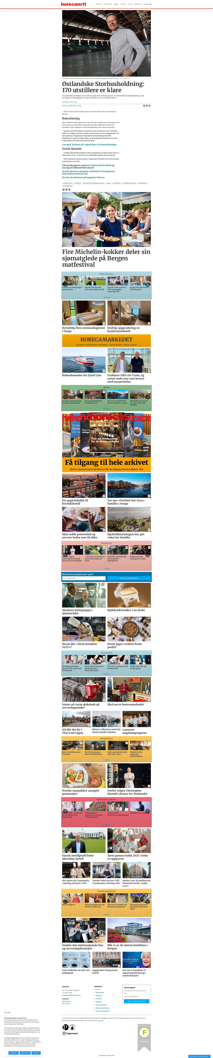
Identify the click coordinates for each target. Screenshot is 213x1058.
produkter (117, 183)
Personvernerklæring (102, 1008)
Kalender (99, 1002)
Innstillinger (13, 1053)
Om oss (130, 4)
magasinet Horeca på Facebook (96, 165)
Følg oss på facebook (102, 1011)
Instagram (67, 167)
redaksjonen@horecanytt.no (71, 995)
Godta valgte (25, 1053)
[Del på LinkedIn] (147, 106)
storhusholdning (129, 183)
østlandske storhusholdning (94, 183)
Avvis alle (36, 1053)
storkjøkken (67, 186)
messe (109, 183)
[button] (65, 284)
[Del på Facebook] (144, 106)
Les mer (100, 1020)
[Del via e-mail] (149, 106)
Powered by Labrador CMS (106, 1055)
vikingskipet (142, 183)
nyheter (78, 183)
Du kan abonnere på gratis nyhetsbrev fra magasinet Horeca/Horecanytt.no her (88, 172)
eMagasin (146, 4)
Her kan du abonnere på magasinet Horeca (83, 177)
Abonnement (108, 4)
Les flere (106, 297)
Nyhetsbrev (138, 4)
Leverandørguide (101, 1005)
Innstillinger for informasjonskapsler (199, 1056)
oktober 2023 (68, 183)
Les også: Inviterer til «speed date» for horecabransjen (89, 144)
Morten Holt (66, 1001)
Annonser (123, 4)
